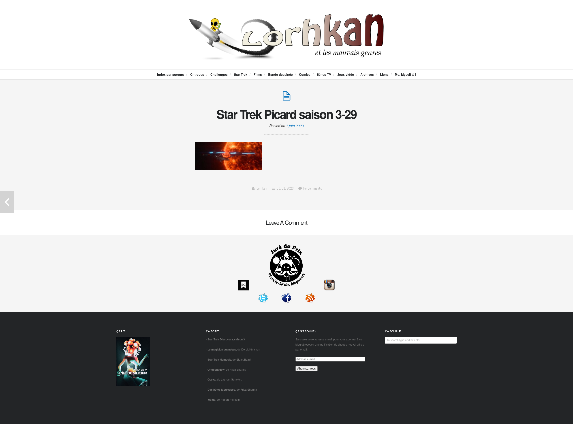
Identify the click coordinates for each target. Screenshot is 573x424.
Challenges (219, 74)
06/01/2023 (285, 188)
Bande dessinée (280, 74)
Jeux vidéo (345, 74)
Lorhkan (262, 188)
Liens (384, 74)
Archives (367, 74)
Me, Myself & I (405, 74)
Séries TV (324, 74)
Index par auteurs (170, 74)
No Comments (312, 188)
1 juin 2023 (295, 125)
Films (258, 74)
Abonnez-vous (306, 368)
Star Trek (240, 74)
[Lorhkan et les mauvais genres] (286, 56)
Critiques (197, 74)
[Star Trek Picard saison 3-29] (286, 98)
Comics (304, 74)
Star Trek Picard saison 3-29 (286, 113)
